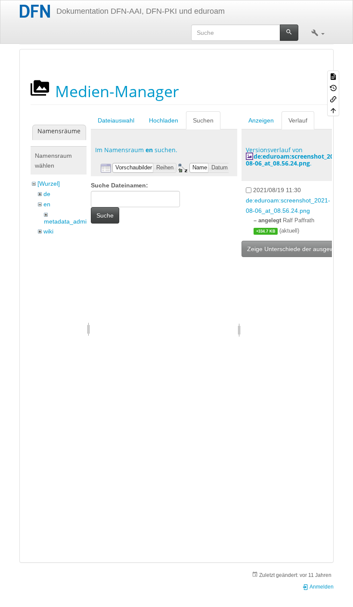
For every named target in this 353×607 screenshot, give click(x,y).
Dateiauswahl (116, 120)
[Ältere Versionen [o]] (333, 87)
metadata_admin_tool (73, 221)
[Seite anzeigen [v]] (333, 76)
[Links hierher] (333, 99)
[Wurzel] (48, 183)
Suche (105, 215)
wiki (48, 231)
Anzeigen (261, 120)
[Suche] (289, 33)
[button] (318, 32)
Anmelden (321, 587)
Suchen (203, 120)
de (46, 193)
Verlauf (297, 120)
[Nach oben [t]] (333, 110)
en (46, 204)
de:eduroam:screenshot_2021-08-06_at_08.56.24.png (294, 159)
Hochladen (163, 120)
